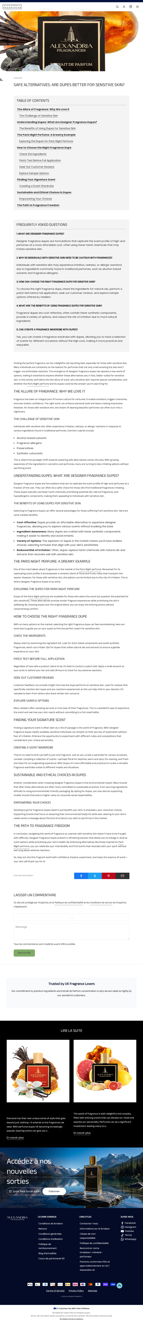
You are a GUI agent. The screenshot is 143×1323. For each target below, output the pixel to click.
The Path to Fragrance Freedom (38, 205)
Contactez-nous (89, 1223)
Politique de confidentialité (68, 903)
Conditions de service (101, 903)
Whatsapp (130, 1239)
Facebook (130, 1223)
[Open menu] (137, 6)
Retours (42, 1228)
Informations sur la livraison (95, 1228)
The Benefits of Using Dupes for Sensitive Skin (47, 128)
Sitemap (92, 1290)
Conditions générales (50, 1233)
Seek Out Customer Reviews (36, 167)
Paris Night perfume (38, 384)
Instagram (130, 1227)
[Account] (124, 6)
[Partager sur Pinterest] (109, 876)
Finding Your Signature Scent (36, 179)
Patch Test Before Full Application (40, 160)
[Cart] (131, 6)
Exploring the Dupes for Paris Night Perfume (46, 141)
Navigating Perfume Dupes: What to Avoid (104, 1107)
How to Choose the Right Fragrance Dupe (44, 147)
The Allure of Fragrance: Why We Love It (43, 109)
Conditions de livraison (50, 1223)
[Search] (117, 6)
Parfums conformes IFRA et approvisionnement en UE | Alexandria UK (95, 1266)
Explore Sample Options (34, 173)
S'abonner (54, 1191)
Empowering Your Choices (35, 198)
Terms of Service (55, 1290)
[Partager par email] (122, 876)
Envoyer (24, 953)
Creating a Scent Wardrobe (36, 186)
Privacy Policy (76, 1290)
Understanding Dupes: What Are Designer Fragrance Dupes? (57, 122)
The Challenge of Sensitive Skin (38, 115)
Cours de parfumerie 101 (51, 1258)
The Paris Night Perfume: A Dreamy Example (46, 134)
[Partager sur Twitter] (95, 876)
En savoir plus (15, 1137)
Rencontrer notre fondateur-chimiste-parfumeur (91, 1252)
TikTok (128, 1235)
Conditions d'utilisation (50, 1239)
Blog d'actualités (47, 1253)
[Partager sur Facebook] (81, 876)
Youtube (129, 1231)
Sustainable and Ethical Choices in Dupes (44, 192)
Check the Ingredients (33, 154)
